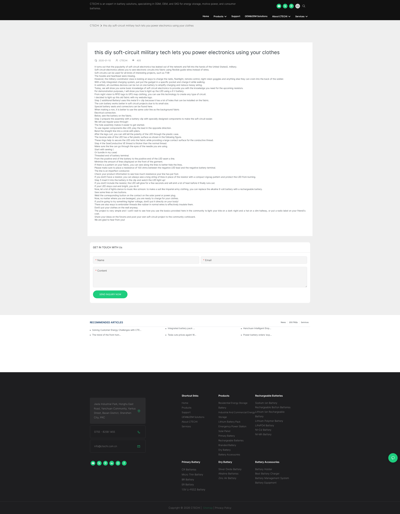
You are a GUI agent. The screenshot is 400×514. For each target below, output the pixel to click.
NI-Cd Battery (263, 429)
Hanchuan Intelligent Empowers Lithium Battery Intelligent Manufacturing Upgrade (257, 328)
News (283, 322)
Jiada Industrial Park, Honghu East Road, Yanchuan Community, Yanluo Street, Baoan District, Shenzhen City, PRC (115, 410)
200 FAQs (293, 322)
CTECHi (94, 25)
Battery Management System (272, 478)
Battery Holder (263, 469)
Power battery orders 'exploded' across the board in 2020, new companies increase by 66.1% (257, 334)
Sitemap (207, 507)
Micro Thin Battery (192, 474)
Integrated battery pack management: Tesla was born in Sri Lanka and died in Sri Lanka (182, 328)
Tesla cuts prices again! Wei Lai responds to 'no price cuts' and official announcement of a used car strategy (182, 334)
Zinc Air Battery (227, 478)
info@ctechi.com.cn (105, 446)
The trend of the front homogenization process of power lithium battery (106, 334)
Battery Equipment (266, 482)
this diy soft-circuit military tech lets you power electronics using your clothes (148, 25)
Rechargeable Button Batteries (272, 407)
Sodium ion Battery (266, 402)
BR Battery (188, 479)
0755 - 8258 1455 (104, 431)
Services (305, 322)
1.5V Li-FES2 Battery (193, 489)
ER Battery (188, 484)
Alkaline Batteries (228, 473)
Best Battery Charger (267, 473)
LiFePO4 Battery (264, 425)
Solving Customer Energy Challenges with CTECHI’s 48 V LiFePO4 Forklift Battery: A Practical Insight (117, 330)
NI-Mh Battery (263, 434)
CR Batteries (189, 469)
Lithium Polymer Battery (269, 420)
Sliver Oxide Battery (230, 469)
